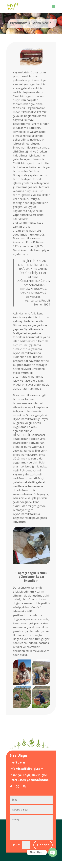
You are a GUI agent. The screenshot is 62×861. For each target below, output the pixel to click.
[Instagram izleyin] (24, 786)
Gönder (43, 845)
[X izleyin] (17, 786)
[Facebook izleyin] (11, 786)
